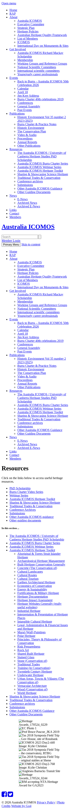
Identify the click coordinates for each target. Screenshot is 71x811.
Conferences (25, 102)
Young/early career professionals (37, 74)
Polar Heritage (26, 635)
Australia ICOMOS (29, 20)
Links (13, 210)
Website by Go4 (21, 806)
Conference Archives (22, 509)
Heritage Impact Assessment (34, 600)
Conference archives (30, 181)
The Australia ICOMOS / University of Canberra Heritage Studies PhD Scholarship (41, 156)
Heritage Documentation (32, 596)
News (13, 195)
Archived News (27, 202)
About (13, 17)
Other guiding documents (25, 520)
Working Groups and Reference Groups (42, 63)
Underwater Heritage (30, 675)
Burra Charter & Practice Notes (36, 124)
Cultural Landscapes (30, 571)
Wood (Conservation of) (32, 689)
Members (15, 217)
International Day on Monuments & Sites (42, 45)
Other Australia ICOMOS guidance (31, 517)
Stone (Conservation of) (32, 660)
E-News (22, 199)
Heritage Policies (27, 31)
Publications (17, 113)
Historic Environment (30, 127)
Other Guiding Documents (33, 192)
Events (13, 78)
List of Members (27, 38)
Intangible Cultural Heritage (34, 621)
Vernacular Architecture (32, 685)
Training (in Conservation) (33, 668)
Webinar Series (18, 495)
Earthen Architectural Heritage (36, 582)
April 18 (22, 92)
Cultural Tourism (27, 578)
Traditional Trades (28, 664)
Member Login (11, 240)
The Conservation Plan (31, 131)
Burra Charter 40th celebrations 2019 (40, 99)
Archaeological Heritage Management (41, 561)
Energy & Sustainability (32, 589)
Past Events (24, 110)
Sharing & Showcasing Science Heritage (42, 174)
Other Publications (28, 145)
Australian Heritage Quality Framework (42, 35)
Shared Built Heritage (30, 653)
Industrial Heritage (28, 611)
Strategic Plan (26, 28)
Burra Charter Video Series (26, 492)
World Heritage (26, 693)
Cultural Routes (27, 575)
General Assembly (28, 106)
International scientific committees (38, 70)
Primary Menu (11, 244)
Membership (25, 60)
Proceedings (25, 138)
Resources (15, 149)
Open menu (9, 3)
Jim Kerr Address (28, 95)
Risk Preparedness (28, 646)
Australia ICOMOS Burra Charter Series (42, 163)
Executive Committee (30, 24)
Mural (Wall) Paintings (31, 632)
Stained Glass (25, 657)
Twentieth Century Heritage (34, 671)
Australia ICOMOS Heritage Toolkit (40, 170)
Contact (14, 213)
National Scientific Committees (36, 67)
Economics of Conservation (34, 586)
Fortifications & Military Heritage (38, 593)
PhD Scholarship (20, 488)
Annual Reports (27, 142)
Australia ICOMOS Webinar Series (39, 167)
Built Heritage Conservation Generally (41, 564)
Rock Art (23, 650)
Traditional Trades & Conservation (38, 177)
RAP (12, 13)
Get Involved (17, 49)
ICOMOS (23, 42)
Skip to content (30, 244)
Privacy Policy (46, 802)
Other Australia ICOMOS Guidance (39, 188)
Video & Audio (26, 135)
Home (13, 10)
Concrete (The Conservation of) (37, 568)
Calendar (23, 88)
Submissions (25, 185)
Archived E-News (28, 206)
